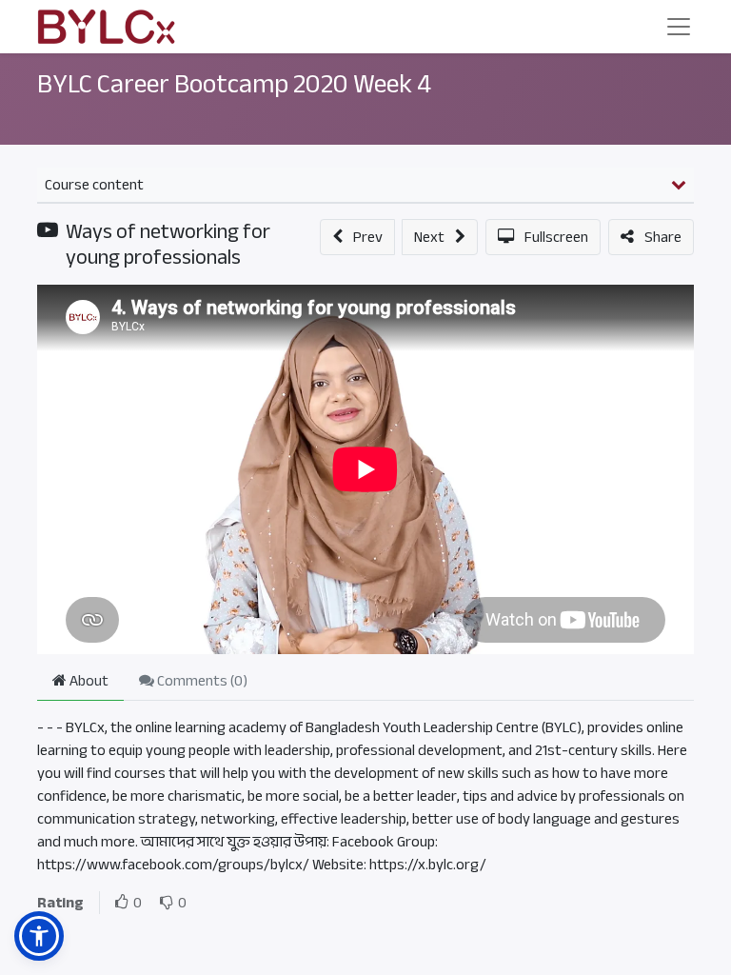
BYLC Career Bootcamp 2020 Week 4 (234, 84)
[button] (357, 237)
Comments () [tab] (200, 681)
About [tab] (88, 681)
